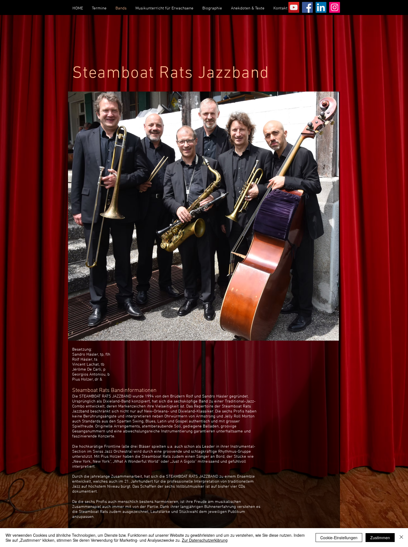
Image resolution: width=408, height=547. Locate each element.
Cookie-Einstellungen (338, 537)
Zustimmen (380, 537)
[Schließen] (401, 538)
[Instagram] (334, 7)
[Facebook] (307, 7)
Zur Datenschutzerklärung (205, 540)
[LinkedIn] (321, 7)
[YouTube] (293, 7)
